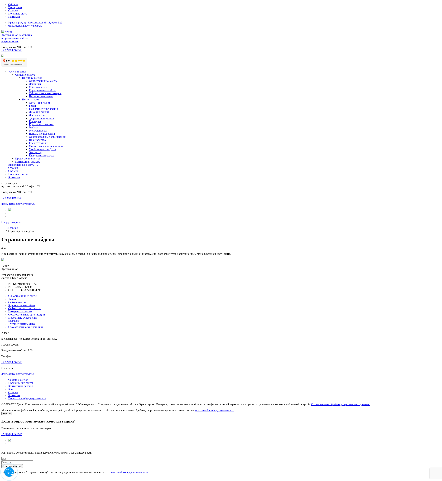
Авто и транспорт (39, 102)
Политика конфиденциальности (27, 398)
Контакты (14, 16)
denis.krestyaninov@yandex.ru (25, 25)
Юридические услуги (41, 155)
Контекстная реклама (27, 161)
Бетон (32, 105)
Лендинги (35, 83)
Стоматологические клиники (46, 146)
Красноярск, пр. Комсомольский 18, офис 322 (35, 22)
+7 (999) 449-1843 (11, 50)
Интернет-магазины (41, 96)
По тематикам (30, 99)
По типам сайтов (32, 77)
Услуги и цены (17, 71)
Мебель (33, 127)
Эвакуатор (35, 152)
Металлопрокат (38, 130)
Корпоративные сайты (42, 90)
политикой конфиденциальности (214, 410)
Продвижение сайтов (27, 158)
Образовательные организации (47, 136)
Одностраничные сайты (43, 80)
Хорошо (7, 413)
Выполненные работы (23, 164)
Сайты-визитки (38, 87)
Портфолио (15, 7)
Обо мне (13, 4)
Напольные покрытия (42, 133)
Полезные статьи (18, 13)
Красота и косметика (41, 124)
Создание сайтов (25, 74)
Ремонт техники (38, 143)
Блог (11, 389)
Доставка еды (37, 115)
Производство (37, 139)
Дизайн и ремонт (39, 111)
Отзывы (13, 10)
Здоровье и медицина (41, 118)
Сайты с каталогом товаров (45, 93)
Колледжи (35, 121)
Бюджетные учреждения (43, 108)
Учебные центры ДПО (42, 149)
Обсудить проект (11, 222)
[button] (9, 472)
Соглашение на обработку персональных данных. (340, 404)
